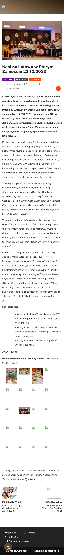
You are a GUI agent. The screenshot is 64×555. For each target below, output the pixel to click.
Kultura (8, 79)
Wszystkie (21, 79)
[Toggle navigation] (57, 7)
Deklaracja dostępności (46, 550)
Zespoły (35, 79)
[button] (8, 547)
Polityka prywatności (16, 550)
